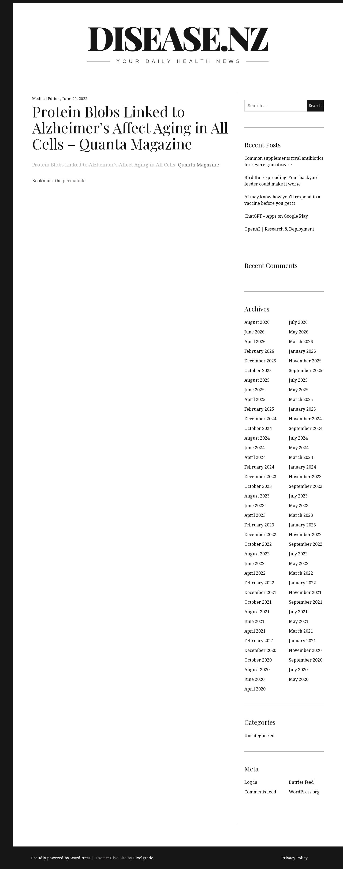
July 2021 (298, 612)
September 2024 (305, 428)
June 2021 (254, 621)
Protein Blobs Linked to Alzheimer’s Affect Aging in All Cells (103, 164)
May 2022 (298, 563)
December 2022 (260, 534)
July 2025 (298, 380)
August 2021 (257, 612)
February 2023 (259, 525)
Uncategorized (259, 735)
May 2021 (298, 621)
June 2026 (254, 332)
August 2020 (257, 670)
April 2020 (255, 689)
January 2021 (302, 641)
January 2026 (302, 351)
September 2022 (305, 544)
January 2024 (302, 467)
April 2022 (255, 573)
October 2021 (258, 602)
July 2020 (298, 670)
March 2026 (301, 341)
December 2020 (260, 650)
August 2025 (257, 380)
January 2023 (302, 525)
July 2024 (298, 438)
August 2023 (257, 496)
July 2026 (298, 322)
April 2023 (255, 515)
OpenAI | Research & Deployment (279, 229)
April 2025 (255, 399)
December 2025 (260, 361)
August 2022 (257, 554)
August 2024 (257, 438)
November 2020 (305, 650)
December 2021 (260, 592)
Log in (250, 782)
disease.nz (177, 37)
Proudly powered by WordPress (61, 857)
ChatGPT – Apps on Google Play (276, 216)
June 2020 (254, 679)
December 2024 (260, 419)
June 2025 (254, 390)
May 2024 (298, 448)
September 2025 (305, 370)
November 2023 (305, 477)
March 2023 (301, 515)
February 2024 (259, 467)
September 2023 (305, 486)
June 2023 (254, 505)
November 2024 (305, 419)
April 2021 (255, 631)
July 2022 (298, 554)
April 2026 (255, 341)
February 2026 (259, 351)
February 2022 (259, 583)
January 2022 (302, 583)
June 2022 (254, 563)
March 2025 (301, 399)
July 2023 (298, 496)
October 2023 (258, 486)
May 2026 (298, 332)
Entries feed (301, 782)
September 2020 (305, 660)
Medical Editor (46, 98)
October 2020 (258, 660)
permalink (73, 181)
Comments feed (260, 792)
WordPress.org (304, 792)
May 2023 (298, 505)
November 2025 (305, 361)
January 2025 (302, 409)
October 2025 (258, 370)
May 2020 (298, 679)
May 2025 (298, 390)
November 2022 (305, 534)
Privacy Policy (294, 857)
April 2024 (255, 457)
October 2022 (258, 544)
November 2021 (305, 592)
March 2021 (301, 631)
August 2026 (257, 322)
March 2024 (301, 457)
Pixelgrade (143, 857)
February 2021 (259, 641)
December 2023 (260, 477)
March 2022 (301, 573)
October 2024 (258, 428)
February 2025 (259, 409)
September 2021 (305, 602)
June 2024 (254, 448)
